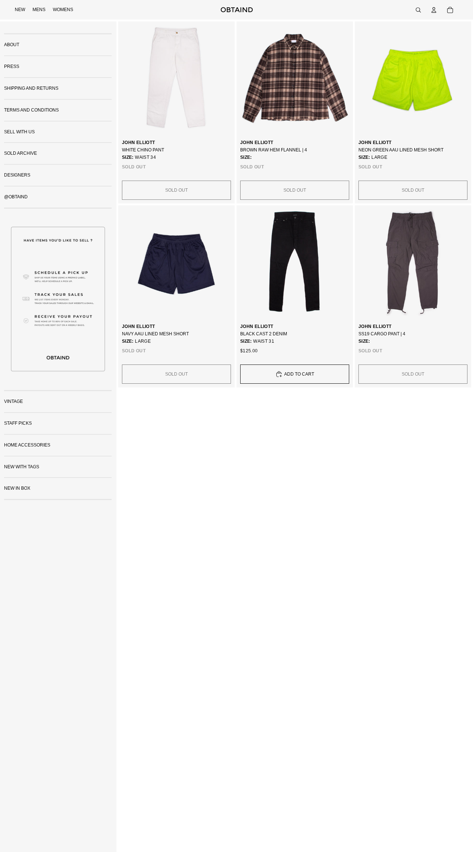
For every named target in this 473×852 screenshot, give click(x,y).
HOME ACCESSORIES (27, 444)
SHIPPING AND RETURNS (31, 88)
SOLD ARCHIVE (20, 153)
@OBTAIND (16, 196)
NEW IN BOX (17, 488)
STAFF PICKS (18, 423)
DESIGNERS (17, 175)
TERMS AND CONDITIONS (31, 109)
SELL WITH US (19, 131)
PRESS (11, 66)
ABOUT (11, 44)
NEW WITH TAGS (21, 466)
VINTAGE (13, 401)
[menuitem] (20, 10)
